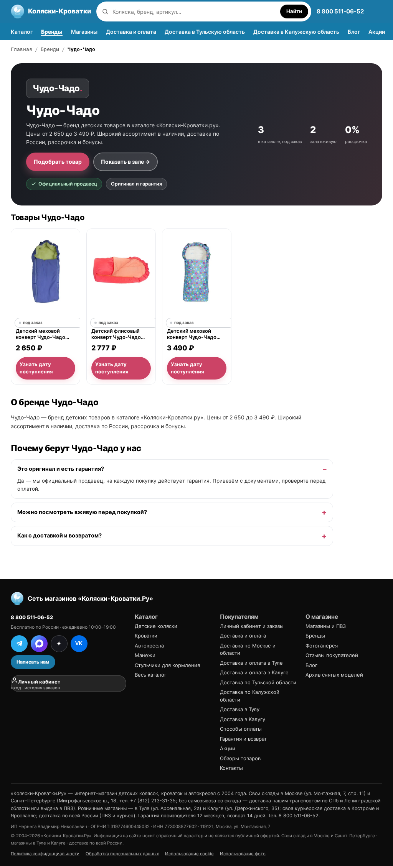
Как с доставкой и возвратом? (59, 535)
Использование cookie (189, 853)
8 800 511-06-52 (340, 11)
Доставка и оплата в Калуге (254, 672)
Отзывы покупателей (331, 655)
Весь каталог (151, 675)
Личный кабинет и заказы (252, 626)
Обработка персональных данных (122, 853)
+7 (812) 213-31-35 (153, 801)
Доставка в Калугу (242, 719)
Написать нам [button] (33, 662)
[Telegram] (19, 643)
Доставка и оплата (131, 31)
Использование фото (243, 853)
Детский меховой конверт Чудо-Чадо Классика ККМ (40, 334)
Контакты (231, 768)
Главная (21, 49)
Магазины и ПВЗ (325, 626)
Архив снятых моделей (334, 675)
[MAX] (39, 643)
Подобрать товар (58, 161)
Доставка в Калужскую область (296, 31)
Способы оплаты (241, 729)
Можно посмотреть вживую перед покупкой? (82, 512)
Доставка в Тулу (239, 709)
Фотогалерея (321, 646)
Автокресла (149, 646)
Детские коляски (156, 626)
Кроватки (146, 636)
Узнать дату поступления (36, 368)
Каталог (22, 31)
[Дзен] (59, 643)
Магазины (84, 31)
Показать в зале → (125, 161)
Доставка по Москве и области (248, 649)
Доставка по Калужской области (249, 696)
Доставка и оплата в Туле (251, 663)
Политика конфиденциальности (45, 853)
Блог (354, 31)
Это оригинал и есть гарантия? (60, 468)
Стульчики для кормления (167, 665)
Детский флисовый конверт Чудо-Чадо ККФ (116, 334)
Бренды (52, 31)
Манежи (145, 655)
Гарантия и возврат (243, 739)
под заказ (33, 322)
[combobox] (194, 11)
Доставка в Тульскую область (205, 31)
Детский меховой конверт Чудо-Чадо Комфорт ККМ (191, 334)
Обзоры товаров (240, 758)
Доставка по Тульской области (258, 682)
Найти (294, 11)
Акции (376, 31)
